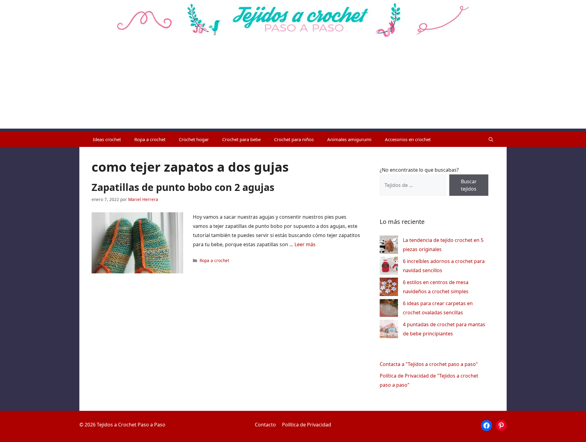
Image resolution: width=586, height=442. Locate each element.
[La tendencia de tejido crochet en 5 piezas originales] (389, 246)
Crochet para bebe (241, 139)
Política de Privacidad (306, 424)
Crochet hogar (194, 139)
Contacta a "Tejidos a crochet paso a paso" (429, 364)
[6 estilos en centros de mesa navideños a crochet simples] (389, 288)
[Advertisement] (293, 86)
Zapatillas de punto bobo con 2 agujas (183, 187)
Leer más (305, 244)
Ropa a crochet (149, 139)
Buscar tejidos (469, 185)
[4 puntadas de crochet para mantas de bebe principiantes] (389, 330)
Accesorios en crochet (408, 139)
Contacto (265, 424)
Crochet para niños (294, 139)
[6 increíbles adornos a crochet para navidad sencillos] (389, 267)
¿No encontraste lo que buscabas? (419, 169)
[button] (491, 139)
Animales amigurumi (349, 139)
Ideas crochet (107, 139)
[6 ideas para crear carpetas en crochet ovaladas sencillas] (389, 309)
